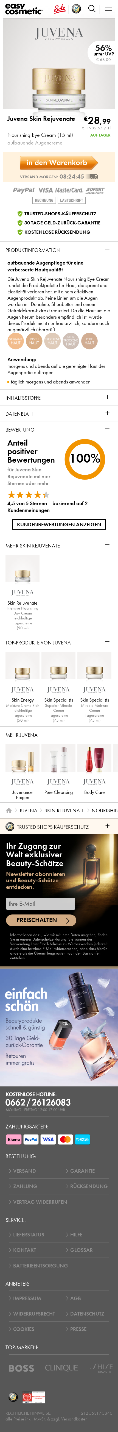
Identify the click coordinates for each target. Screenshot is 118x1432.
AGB (75, 1298)
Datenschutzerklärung (49, 939)
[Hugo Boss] (21, 1368)
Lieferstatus (28, 1234)
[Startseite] (8, 810)
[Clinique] (61, 1368)
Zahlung (25, 1186)
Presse (78, 1329)
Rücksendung (89, 1186)
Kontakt (24, 1250)
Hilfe (76, 1234)
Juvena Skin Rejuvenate (41, 119)
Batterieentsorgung (40, 1266)
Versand (24, 1171)
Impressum (27, 1298)
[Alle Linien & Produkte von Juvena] (59, 33)
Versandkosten (74, 1419)
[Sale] (60, 9)
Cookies (23, 1329)
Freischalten (37, 920)
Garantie (82, 1171)
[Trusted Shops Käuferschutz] (13, 1397)
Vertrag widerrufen (40, 1202)
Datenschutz (87, 1314)
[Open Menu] (25, 9)
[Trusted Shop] (76, 9)
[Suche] (92, 9)
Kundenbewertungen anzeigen (59, 524)
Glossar (81, 1250)
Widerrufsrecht (34, 1314)
